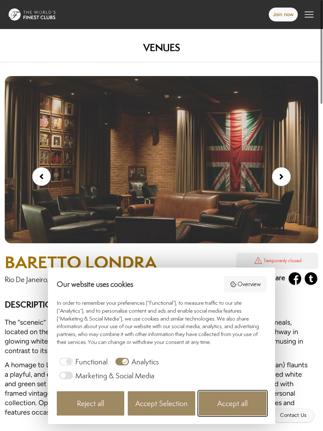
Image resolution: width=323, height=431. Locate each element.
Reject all (90, 403)
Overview (249, 284)
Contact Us (293, 415)
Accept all (232, 403)
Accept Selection (161, 403)
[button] (281, 177)
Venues (161, 47)
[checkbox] (82, 362)
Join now (283, 14)
